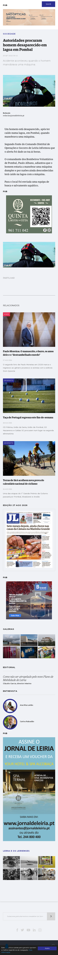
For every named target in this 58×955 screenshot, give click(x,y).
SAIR (48, 4)
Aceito (47, 948)
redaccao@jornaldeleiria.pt (13, 116)
